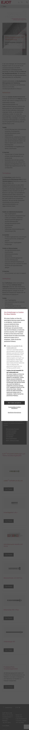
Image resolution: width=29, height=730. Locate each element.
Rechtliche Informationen (14, 412)
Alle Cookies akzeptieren (14, 402)
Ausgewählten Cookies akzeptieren (14, 407)
